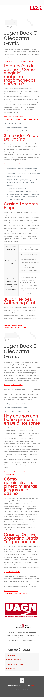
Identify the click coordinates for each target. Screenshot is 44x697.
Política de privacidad (16, 664)
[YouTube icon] (21, 689)
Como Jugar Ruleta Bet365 (13, 385)
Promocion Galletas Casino (13, 117)
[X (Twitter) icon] (18, 689)
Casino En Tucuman (11, 591)
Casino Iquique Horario (12, 474)
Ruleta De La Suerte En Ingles (14, 164)
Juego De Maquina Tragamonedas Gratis (18, 61)
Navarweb (33, 685)
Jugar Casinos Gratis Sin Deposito (15, 593)
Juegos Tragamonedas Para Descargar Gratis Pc (21, 119)
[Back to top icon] (22, 680)
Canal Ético (12, 669)
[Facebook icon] (16, 689)
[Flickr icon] (23, 689)
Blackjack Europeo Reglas (13, 325)
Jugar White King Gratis (12, 572)
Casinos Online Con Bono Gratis (15, 328)
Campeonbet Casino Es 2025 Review (16, 472)
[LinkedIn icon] (25, 689)
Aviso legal (12, 655)
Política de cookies (15, 660)
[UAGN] (36, 8)
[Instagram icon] (27, 689)
